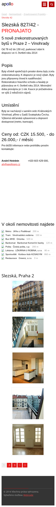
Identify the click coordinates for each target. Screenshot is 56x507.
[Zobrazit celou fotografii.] (28, 296)
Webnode (28, 495)
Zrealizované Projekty (35, 14)
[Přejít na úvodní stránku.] (7, 5)
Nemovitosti (15, 14)
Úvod (4, 14)
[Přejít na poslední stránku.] (25, 465)
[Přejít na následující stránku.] (19, 465)
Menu (44, 4)
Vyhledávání (51, 4)
